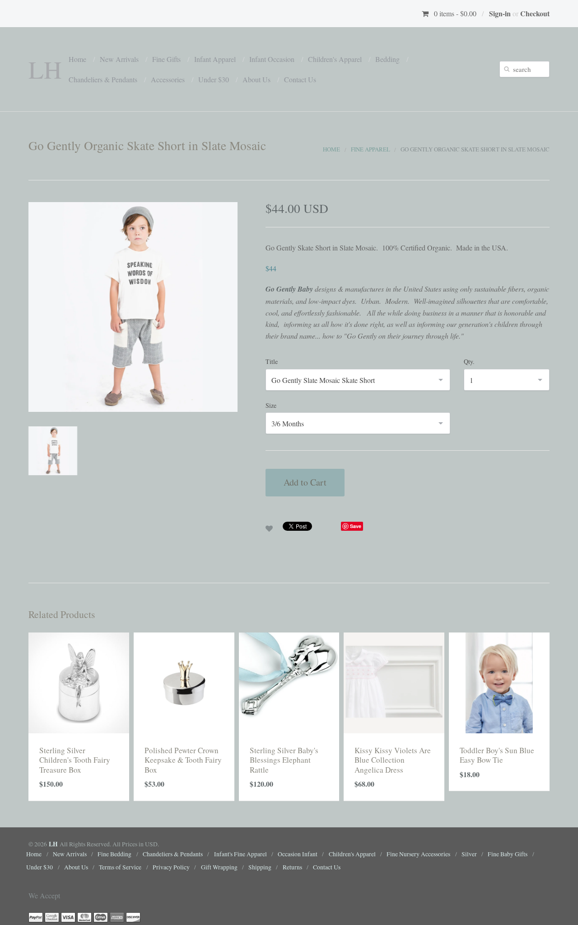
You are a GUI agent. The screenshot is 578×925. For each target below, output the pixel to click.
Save (355, 526)
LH (45, 68)
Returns (292, 867)
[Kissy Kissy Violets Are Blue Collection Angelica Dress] (394, 681)
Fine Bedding (114, 854)
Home (77, 59)
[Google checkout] (52, 916)
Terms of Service (120, 867)
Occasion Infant (297, 854)
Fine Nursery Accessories (418, 854)
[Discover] (133, 916)
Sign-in (500, 13)
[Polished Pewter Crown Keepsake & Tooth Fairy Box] (184, 681)
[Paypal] (35, 916)
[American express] (117, 916)
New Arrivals (119, 59)
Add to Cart (305, 482)
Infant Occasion (271, 59)
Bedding (387, 59)
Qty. (469, 361)
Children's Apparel (335, 59)
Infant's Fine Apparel (240, 854)
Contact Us (300, 79)
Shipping (259, 867)
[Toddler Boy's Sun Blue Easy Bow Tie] (499, 681)
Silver (469, 854)
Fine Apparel (370, 149)
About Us (256, 79)
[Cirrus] (100, 916)
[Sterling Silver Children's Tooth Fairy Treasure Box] (78, 681)
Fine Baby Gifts (507, 854)
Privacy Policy (171, 867)
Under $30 (213, 79)
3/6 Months (287, 423)
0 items (455, 13)
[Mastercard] (84, 916)
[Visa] (68, 916)
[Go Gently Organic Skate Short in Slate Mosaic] (133, 306)
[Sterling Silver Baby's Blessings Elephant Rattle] (289, 681)
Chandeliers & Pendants (103, 79)
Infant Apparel (215, 59)
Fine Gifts (166, 59)
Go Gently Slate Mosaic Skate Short (323, 380)
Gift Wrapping (219, 867)
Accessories (168, 79)
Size (271, 405)
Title (272, 361)
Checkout (535, 13)
